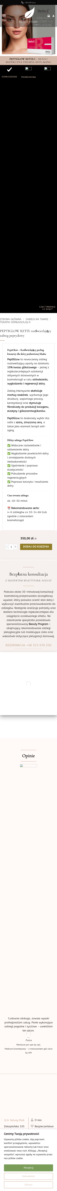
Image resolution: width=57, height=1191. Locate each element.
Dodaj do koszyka (36, 546)
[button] (4, 16)
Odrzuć (29, 1184)
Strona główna (10, 319)
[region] (28, 1160)
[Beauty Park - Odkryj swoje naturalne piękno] (28, 16)
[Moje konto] (53, 16)
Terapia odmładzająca (15, 322)
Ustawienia (28, 1176)
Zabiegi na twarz (37, 319)
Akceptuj (28, 1167)
